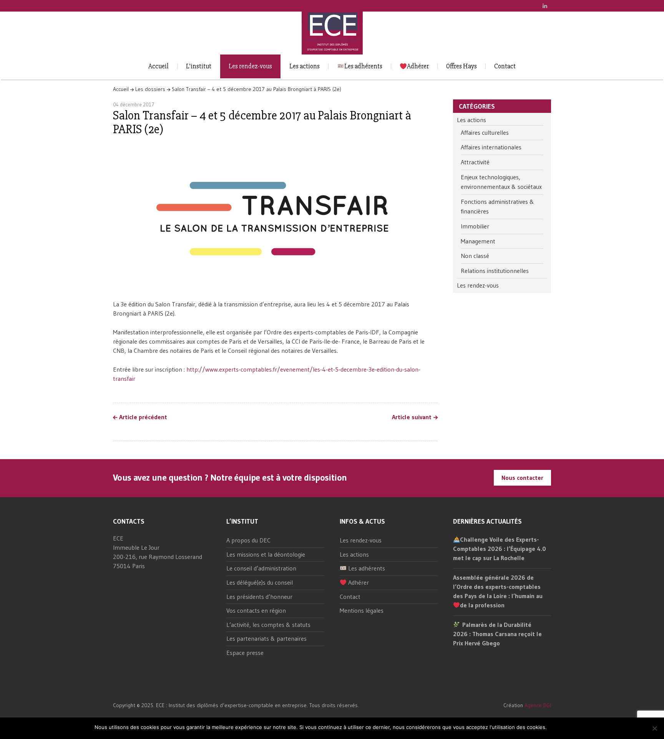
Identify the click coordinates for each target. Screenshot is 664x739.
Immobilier (475, 226)
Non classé (475, 256)
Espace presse (245, 652)
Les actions (304, 66)
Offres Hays (461, 66)
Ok (554, 727)
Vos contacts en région (256, 610)
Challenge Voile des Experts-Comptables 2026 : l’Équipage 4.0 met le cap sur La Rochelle (499, 549)
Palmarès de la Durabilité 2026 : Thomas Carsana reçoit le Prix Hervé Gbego (497, 634)
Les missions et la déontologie (265, 554)
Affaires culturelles (485, 132)
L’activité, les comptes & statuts (268, 624)
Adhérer (418, 66)
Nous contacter (522, 477)
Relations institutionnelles (495, 270)
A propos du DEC (248, 540)
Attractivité (475, 162)
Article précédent (143, 417)
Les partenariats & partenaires (266, 638)
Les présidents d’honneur (259, 596)
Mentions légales (361, 610)
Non (565, 727)
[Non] (654, 728)
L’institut (198, 66)
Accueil (158, 66)
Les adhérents (363, 66)
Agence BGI (538, 705)
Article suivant (412, 417)
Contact (505, 66)
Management (478, 241)
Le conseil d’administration (261, 568)
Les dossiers (150, 89)
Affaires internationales (491, 147)
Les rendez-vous (250, 66)
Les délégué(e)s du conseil (259, 582)
